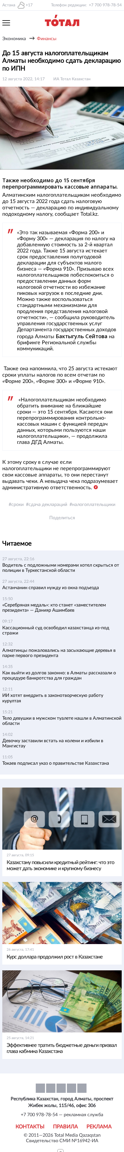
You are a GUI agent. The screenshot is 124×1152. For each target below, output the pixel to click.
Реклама (99, 1126)
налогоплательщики (93, 504)
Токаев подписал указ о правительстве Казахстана (55, 763)
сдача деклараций (48, 504)
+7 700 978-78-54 (105, 5)
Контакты (30, 1126)
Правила (65, 1126)
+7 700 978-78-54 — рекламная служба (62, 1114)
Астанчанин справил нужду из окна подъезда (50, 587)
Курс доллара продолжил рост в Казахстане (55, 957)
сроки (17, 504)
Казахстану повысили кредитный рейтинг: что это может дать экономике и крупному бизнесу (60, 865)
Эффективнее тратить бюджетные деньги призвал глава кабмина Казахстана (62, 1048)
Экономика (14, 38)
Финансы (47, 38)
